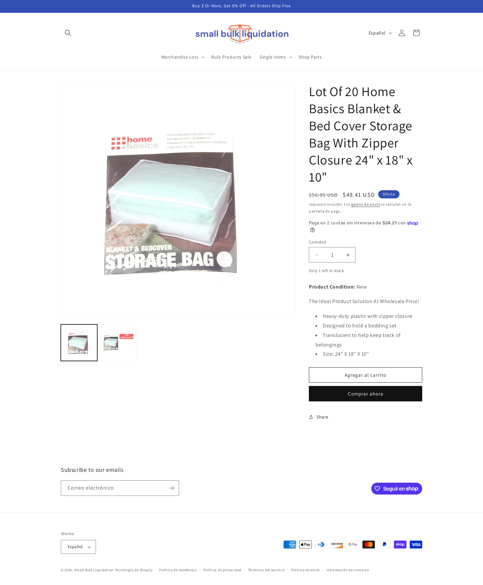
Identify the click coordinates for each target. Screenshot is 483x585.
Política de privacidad (222, 570)
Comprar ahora (365, 394)
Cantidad (317, 242)
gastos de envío (365, 204)
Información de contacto (348, 570)
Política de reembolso (178, 570)
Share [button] (322, 417)
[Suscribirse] (171, 488)
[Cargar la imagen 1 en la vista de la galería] (79, 342)
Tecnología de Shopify (134, 570)
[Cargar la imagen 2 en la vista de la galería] (119, 342)
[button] (68, 33)
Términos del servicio (266, 570)
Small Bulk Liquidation (94, 570)
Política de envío (305, 570)
